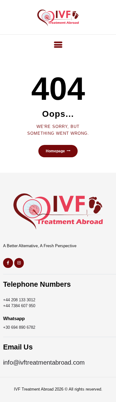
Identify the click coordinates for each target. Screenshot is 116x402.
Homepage (55, 151)
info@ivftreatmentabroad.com (44, 362)
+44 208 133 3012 (19, 300)
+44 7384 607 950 (19, 305)
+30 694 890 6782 (19, 327)
